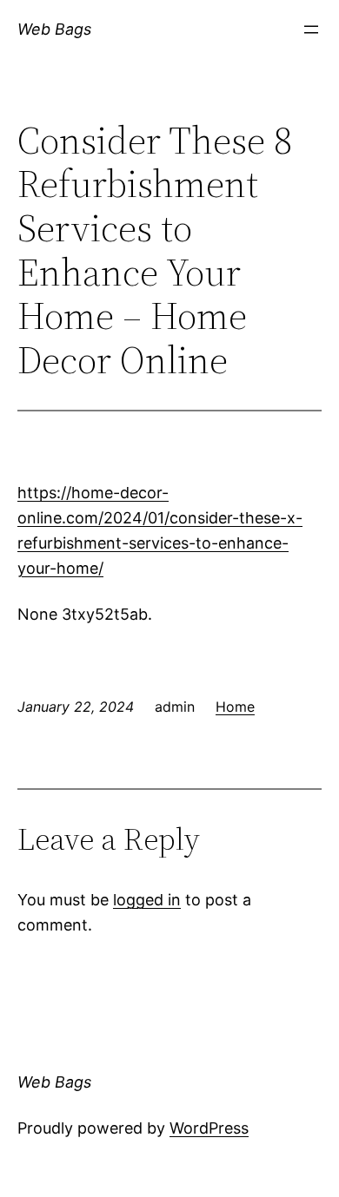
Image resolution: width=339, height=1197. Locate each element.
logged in (147, 900)
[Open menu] (311, 29)
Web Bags (54, 29)
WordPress (209, 1128)
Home (235, 706)
